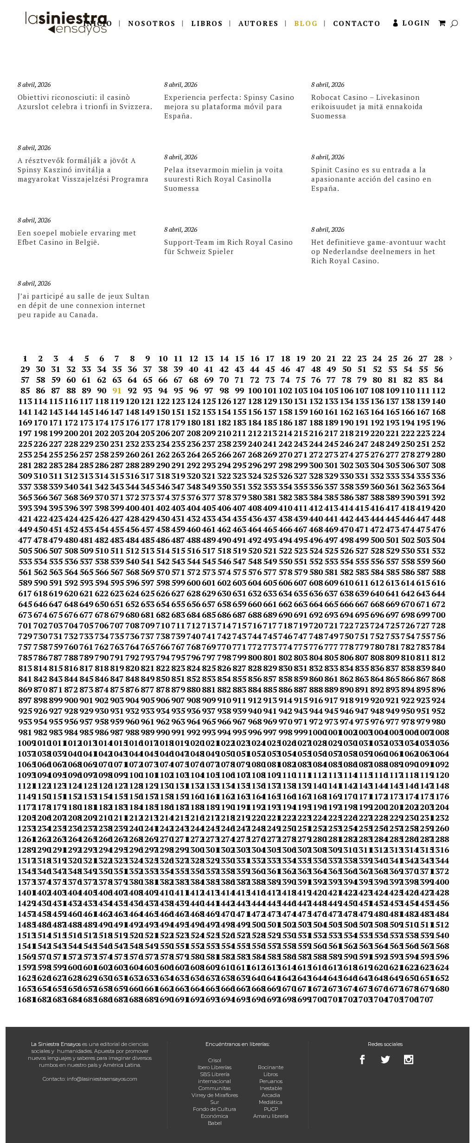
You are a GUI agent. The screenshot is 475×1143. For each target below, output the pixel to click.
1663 (178, 988)
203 (117, 433)
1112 (315, 774)
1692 (193, 999)
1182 (101, 806)
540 (132, 561)
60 (71, 379)
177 (147, 422)
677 (86, 614)
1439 (178, 903)
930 (102, 710)
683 (178, 614)
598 (163, 582)
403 (178, 507)
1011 (55, 742)
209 (209, 433)
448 (438, 518)
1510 (407, 924)
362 (408, 486)
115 (56, 400)
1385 (208, 881)
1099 (116, 774)
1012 (70, 742)
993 (209, 732)
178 (163, 422)
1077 (208, 764)
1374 (40, 881)
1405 (86, 892)
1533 (331, 935)
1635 (178, 977)
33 (86, 368)
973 (331, 721)
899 (56, 700)
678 (102, 614)
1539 (422, 935)
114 (40, 400)
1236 (70, 828)
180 (193, 422)
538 (102, 561)
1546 (101, 945)
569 (147, 571)
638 (346, 593)
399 (117, 507)
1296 (132, 849)
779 (362, 646)
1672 (315, 988)
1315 (422, 849)
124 (193, 400)
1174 (407, 796)
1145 (392, 785)
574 (224, 571)
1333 (269, 860)
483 (117, 539)
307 (423, 465)
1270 (162, 838)
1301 (208, 849)
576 (255, 571)
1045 (147, 753)
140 (438, 400)
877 (147, 689)
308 (438, 465)
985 (86, 732)
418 (408, 507)
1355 (178, 871)
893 (392, 689)
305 (392, 465)
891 (362, 689)
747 (301, 636)
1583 (239, 956)
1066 (40, 764)
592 (71, 582)
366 (40, 497)
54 (407, 368)
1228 (377, 817)
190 (346, 422)
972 (316, 721)
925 (25, 710)
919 (362, 700)
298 (285, 465)
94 (162, 390)
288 (132, 465)
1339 (361, 860)
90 (101, 390)
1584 (254, 956)
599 (178, 582)
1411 (178, 892)
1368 (377, 871)
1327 (178, 860)
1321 (86, 860)
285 (86, 465)
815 (56, 668)
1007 (422, 732)
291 (178, 465)
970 (285, 721)
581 (331, 571)
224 (438, 433)
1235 (55, 828)
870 (40, 689)
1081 (269, 764)
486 (163, 539)
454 (102, 529)
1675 (361, 988)
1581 (208, 956)
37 (147, 368)
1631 (116, 977)
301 (331, 465)
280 (438, 454)
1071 (116, 764)
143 (56, 411)
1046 (162, 753)
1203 (422, 806)
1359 (239, 871)
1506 (346, 924)
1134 (223, 785)
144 (71, 411)
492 (255, 539)
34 (101, 368)
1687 (116, 999)
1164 (254, 796)
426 (102, 518)
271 (301, 454)
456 (132, 529)
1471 (239, 913)
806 (346, 657)
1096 (70, 774)
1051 (239, 753)
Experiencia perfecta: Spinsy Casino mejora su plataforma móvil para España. (229, 106)
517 (209, 550)
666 (346, 603)
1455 (422, 903)
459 (178, 529)
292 (193, 465)
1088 (377, 764)
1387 (239, 881)
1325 (147, 860)
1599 (55, 967)
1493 (147, 924)
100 (255, 390)
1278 (285, 838)
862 (346, 678)
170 (40, 422)
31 (55, 368)
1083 (300, 764)
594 (102, 582)
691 (301, 614)
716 (255, 625)
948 (377, 710)
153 (209, 411)
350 (224, 486)
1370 (407, 871)
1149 (24, 796)
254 (40, 454)
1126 (101, 785)
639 (362, 593)
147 (117, 411)
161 (331, 411)
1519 (116, 935)
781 (392, 646)
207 (178, 433)
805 (331, 657)
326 (285, 475)
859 (301, 678)
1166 (285, 796)
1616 (315, 967)
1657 (86, 988)
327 (301, 475)
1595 (422, 956)
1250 (285, 828)
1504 (315, 924)
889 (331, 689)
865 (392, 678)
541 (147, 561)
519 (239, 550)
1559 (300, 945)
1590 (346, 956)
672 (438, 603)
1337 (331, 860)
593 (86, 582)
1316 (438, 849)
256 (71, 454)
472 (377, 529)
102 (285, 390)
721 (331, 625)
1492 (132, 924)
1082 (285, 764)
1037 (24, 753)
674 (40, 614)
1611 (239, 967)
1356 (193, 871)
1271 (178, 838)
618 (40, 593)
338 (40, 486)
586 (408, 571)
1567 (422, 945)
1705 (392, 999)
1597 (24, 967)
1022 (223, 742)
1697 (269, 999)
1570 (40, 956)
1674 (346, 988)
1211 (116, 817)
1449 (331, 903)
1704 (377, 999)
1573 (86, 956)
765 (147, 646)
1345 (24, 871)
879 (178, 689)
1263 (55, 838)
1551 (178, 945)
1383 (178, 881)
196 (438, 422)
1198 (346, 806)
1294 (101, 849)
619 (56, 593)
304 (377, 465)
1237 (86, 828)
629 (209, 593)
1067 (55, 764)
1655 (55, 988)
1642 (285, 977)
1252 (315, 828)
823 (178, 668)
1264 (70, 838)
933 (147, 710)
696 (377, 614)
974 (346, 721)
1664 (193, 988)
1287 (422, 838)
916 (316, 700)
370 (102, 497)
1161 (208, 796)
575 (239, 571)
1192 (254, 806)
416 (377, 507)
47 (300, 368)
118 (102, 400)
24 (377, 358)
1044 (132, 753)
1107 (239, 774)
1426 (407, 892)
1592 (377, 956)
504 (438, 539)
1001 (331, 732)
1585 (269, 956)
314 (102, 475)
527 (362, 550)
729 (25, 636)
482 (102, 539)
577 (270, 571)
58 (40, 379)
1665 (208, 988)
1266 (101, 838)
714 (224, 625)
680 (132, 614)
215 (301, 433)
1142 (346, 785)
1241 (147, 828)
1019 (178, 742)
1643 (300, 977)
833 (331, 668)
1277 (269, 838)
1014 (101, 742)
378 (224, 497)
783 (423, 646)
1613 (269, 967)
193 (392, 422)
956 (71, 721)
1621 (392, 967)
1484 (438, 913)
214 (285, 433)
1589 (331, 956)
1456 (438, 903)
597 (147, 582)
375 (178, 497)
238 (224, 443)
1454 (407, 903)
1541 (24, 945)
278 (408, 454)
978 (408, 721)
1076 (193, 764)
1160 (193, 796)
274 (346, 454)
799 (239, 657)
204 (132, 433)
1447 (300, 903)
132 (316, 400)
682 (163, 614)
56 (438, 368)
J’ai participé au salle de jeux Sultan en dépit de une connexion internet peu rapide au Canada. (83, 305)
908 (193, 700)
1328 (193, 860)
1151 (55, 796)
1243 (178, 828)
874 (102, 689)
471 (362, 529)
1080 (254, 764)
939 (239, 710)
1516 (70, 935)
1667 (239, 988)
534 (40, 561)
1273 (208, 838)
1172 (377, 796)
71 (239, 379)
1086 (346, 764)
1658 (101, 988)
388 (377, 497)
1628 (70, 977)
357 (331, 486)
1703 (361, 999)
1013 (86, 742)
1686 (101, 999)
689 (270, 614)
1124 (70, 785)
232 (132, 443)
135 (362, 400)
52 (377, 368)
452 (71, 529)
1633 (147, 977)
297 (270, 465)
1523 (178, 935)
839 (423, 668)
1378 (101, 881)
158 (285, 411)
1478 (346, 913)
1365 (331, 871)
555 (362, 561)
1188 (193, 806)
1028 (315, 742)
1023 (239, 742)
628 (193, 593)
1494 (162, 924)
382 (285, 497)
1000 (315, 732)
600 (193, 582)
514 (163, 550)
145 (86, 411)
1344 (438, 860)
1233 (24, 828)
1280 (315, 838)
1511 (422, 924)
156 (255, 411)
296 (255, 465)
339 (56, 486)
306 (408, 465)
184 (255, 422)
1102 (162, 774)
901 (86, 700)
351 (239, 486)
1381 (147, 881)
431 (178, 518)
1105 (208, 774)
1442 (223, 903)
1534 (346, 935)
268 (255, 454)
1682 (40, 999)
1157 (147, 796)
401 (147, 507)
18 (285, 358)
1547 (116, 945)
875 (117, 689)
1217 (208, 817)
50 (346, 368)
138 (408, 400)
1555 (239, 945)
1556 (254, 945)
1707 (422, 999)
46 (285, 368)
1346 (40, 871)
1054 (285, 753)
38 (162, 368)
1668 (254, 988)
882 (224, 689)
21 (331, 358)
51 (361, 368)
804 (316, 657)
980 (438, 721)
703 (56, 625)
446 (408, 518)
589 (25, 582)
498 (346, 539)
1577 (147, 956)
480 (71, 539)
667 (362, 603)
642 (408, 593)
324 (255, 475)
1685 (86, 999)
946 (346, 710)
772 (255, 646)
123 (178, 400)
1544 (70, 945)
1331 (239, 860)
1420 (315, 892)
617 (25, 593)
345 (147, 486)
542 (163, 561)
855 (239, 678)
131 (301, 400)
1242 (162, 828)
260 (132, 454)
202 (102, 433)
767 (178, 646)
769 (209, 646)
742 (224, 636)
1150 (40, 796)
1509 (392, 924)
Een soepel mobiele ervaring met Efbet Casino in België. (77, 237)
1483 (422, 913)
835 (362, 668)
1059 (361, 753)
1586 (285, 956)
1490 (101, 924)
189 (331, 422)
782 (408, 646)
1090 (407, 764)
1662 (162, 988)
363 (423, 486)
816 (71, 668)
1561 (331, 945)
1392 (315, 881)
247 (362, 443)
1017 (147, 742)
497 (331, 539)
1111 (300, 774)
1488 (70, 924)
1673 (331, 988)
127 (239, 400)
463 (239, 529)
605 (270, 582)
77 (331, 379)
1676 (377, 988)
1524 (193, 935)
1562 (346, 945)
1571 (55, 956)
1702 (346, 999)
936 (193, 710)
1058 (346, 753)
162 (346, 411)
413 (331, 507)
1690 (162, 999)
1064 (438, 753)
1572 (70, 956)
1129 (147, 785)
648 (71, 603)
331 (362, 475)
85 (25, 390)
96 (193, 390)
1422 (346, 892)
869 (25, 689)
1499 (239, 924)
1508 (377, 924)
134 (346, 400)
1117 (392, 774)
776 (316, 646)
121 (147, 400)
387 (362, 497)
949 (392, 710)
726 (408, 625)
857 (270, 678)
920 (377, 700)
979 (423, 721)
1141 (331, 785)
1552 (193, 945)
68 (193, 379)
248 (377, 443)
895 (423, 689)
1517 (86, 935)
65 (147, 379)
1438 (162, 903)
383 (301, 497)
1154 (101, 796)
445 (392, 518)
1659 (116, 988)
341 (86, 486)
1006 (407, 732)
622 (102, 593)
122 (163, 400)
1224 (315, 817)
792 (132, 657)
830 (285, 668)
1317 (24, 860)
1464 (132, 913)
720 (316, 625)
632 (255, 593)
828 (255, 668)
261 (147, 454)
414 (346, 507)
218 (346, 433)
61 (86, 379)
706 (102, 625)
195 (423, 422)
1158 (162, 796)
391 (423, 497)
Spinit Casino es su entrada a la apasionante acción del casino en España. (371, 179)
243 (301, 443)
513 (147, 550)
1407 (116, 892)
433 (209, 518)
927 (56, 710)
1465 (147, 913)
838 (408, 668)
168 (438, 411)
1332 (254, 860)
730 (40, 636)
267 (239, 454)
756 (438, 636)
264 (193, 454)
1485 (24, 924)
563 (56, 571)
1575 (116, 956)
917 (331, 700)
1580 (193, 956)
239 (239, 443)
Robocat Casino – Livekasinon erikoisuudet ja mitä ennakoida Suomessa (367, 106)
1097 (86, 774)
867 (423, 678)
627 (178, 593)
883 (239, 689)
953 (25, 721)
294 (224, 465)
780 (377, 646)
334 (408, 475)
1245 (208, 828)
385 (331, 497)
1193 (269, 806)
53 (392, 368)
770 (224, 646)
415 (362, 507)
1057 (331, 753)
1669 (269, 988)
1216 (193, 817)
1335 (300, 860)
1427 (422, 892)
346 (163, 486)
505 (25, 550)
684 (193, 614)
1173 (392, 796)
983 (56, 732)
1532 (315, 935)
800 (255, 657)
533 (25, 561)
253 (25, 454)
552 (316, 561)
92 (132, 390)
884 (255, 689)
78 (346, 379)
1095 (55, 774)
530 (408, 550)
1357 (208, 871)
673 (25, 614)
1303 (239, 849)
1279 (300, 838)
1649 (392, 977)
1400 (438, 881)
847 (117, 678)
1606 (162, 967)
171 (56, 422)
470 (346, 529)
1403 (55, 892)
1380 (132, 881)
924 (438, 700)
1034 (407, 742)
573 (209, 571)
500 (377, 539)
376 (193, 497)
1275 (239, 838)
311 (56, 475)
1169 (331, 796)
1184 (132, 806)
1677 (392, 988)
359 (362, 486)
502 (408, 539)
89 (86, 390)
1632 (132, 977)
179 (178, 422)
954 (40, 721)
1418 (285, 892)
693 (331, 614)
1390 (285, 881)
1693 (208, 999)
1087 (361, 764)
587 (423, 571)
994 (224, 732)
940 (255, 710)
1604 (132, 967)
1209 (86, 817)
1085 (331, 764)
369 (86, 497)
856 (255, 678)
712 (193, 625)
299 (301, 465)
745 (270, 636)
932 (132, 710)
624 (132, 593)
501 (392, 539)
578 (285, 571)
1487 (55, 924)
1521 (147, 935)
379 (239, 497)
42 (224, 368)
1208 (70, 817)
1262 (40, 838)
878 (163, 689)
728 (438, 625)
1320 (70, 860)
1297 (147, 849)
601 (209, 582)
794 (163, 657)
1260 (438, 828)
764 (132, 646)
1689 (147, 999)
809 (392, 657)
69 (208, 379)
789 (86, 657)
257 (86, 454)
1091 (422, 764)
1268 (132, 838)
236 (193, 443)
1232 (438, 817)
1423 (361, 892)
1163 (239, 796)
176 (132, 422)
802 (285, 657)
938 (224, 710)
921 (392, 700)
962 (163, 721)
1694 (223, 999)
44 (254, 368)
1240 (132, 828)
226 (40, 443)
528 (377, 550)
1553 (208, 945)
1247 (239, 828)
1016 (132, 742)
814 (40, 668)
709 (147, 625)
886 (285, 689)
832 (316, 668)
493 (270, 539)
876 (132, 689)
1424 (377, 892)
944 (316, 710)
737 (147, 636)
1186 (162, 806)
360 (377, 486)
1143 (361, 785)
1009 (24, 742)
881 (209, 689)
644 (438, 593)
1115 (361, 774)
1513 (24, 935)
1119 (422, 774)
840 (438, 668)
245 (331, 443)
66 (162, 379)
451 (56, 529)
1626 (40, 977)
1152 (70, 796)
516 (193, 550)
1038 (40, 753)
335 (423, 475)
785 (25, 657)
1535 (361, 935)
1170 (346, 796)
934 (163, 710)
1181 (86, 806)
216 (316, 433)
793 (147, 657)
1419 (300, 892)
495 (301, 539)
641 (392, 593)
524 (316, 550)
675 (56, 614)
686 (224, 614)
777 (331, 646)
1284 (377, 838)
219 (362, 433)
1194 (285, 806)
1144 (377, 785)
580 (316, 571)
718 (285, 625)
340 (71, 486)
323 (239, 475)
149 (147, 411)
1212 (132, 817)
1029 (331, 742)
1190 (223, 806)
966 (224, 721)
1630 (101, 977)
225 (25, 443)
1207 (55, 817)
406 (224, 507)
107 (362, 390)
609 (331, 582)
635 (301, 593)
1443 (239, 903)
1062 (407, 753)
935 (178, 710)
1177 (24, 806)
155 (239, 411)
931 (117, 710)
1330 (223, 860)
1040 (70, 753)
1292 (70, 849)
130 (285, 400)
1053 (269, 753)
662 (285, 603)
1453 (392, 903)
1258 (407, 828)
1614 (285, 967)
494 (285, 539)
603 (239, 582)
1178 (40, 806)
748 (316, 636)
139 (423, 400)
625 (147, 593)
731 (56, 636)
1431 (55, 903)
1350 (101, 871)
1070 (101, 764)
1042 (101, 753)
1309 (331, 849)
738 (163, 636)
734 (102, 636)
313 (86, 475)
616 (438, 582)
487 (178, 539)
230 (102, 443)
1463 (116, 913)
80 (377, 379)
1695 (239, 999)
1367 (361, 871)
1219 (239, 817)
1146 (407, 785)
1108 (254, 774)
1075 (178, 764)
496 (316, 539)
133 (331, 400)
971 (301, 721)
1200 (377, 806)
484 (132, 539)
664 (316, 603)
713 (209, 625)
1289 (24, 849)
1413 (208, 892)
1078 (223, 764)
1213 (147, 817)
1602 (101, 967)
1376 (70, 881)
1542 (40, 945)
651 (117, 603)
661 (270, 603)
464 (255, 529)
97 (208, 390)
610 (346, 582)
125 (209, 400)
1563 (361, 945)
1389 (269, 881)
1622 (407, 967)
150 (163, 411)
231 (117, 443)
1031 (361, 742)
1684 (70, 999)
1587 (300, 956)
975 (362, 721)
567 (117, 571)
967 (239, 721)
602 (224, 582)
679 (117, 614)
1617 (331, 967)
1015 (116, 742)
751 (362, 636)
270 (285, 454)
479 (56, 539)
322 (224, 475)
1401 (24, 892)
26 (407, 358)
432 (193, 518)
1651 (422, 977)
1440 (193, 903)
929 (86, 710)
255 (56, 454)
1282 (346, 838)
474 (408, 529)
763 (117, 646)
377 (209, 497)
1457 (24, 913)
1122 (40, 785)
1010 (40, 742)
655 (178, 603)
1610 (223, 967)
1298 (162, 849)
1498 (223, 924)
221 (392, 433)
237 (209, 443)
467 (301, 529)
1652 (438, 977)
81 (392, 379)
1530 (285, 935)
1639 (239, 977)
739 (178, 636)
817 (86, 668)
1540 (438, 935)
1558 (285, 945)
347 (178, 486)
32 (71, 368)
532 (438, 550)
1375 (55, 881)
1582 (223, 956)
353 (270, 486)
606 (285, 582)
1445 (269, 903)
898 (40, 700)
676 (71, 614)
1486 (40, 924)
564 (71, 571)
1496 (193, 924)
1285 (392, 838)
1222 (285, 817)
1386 (223, 881)
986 (102, 732)
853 (209, 678)
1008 (438, 732)
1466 (162, 913)
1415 (239, 892)
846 (102, 678)
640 (377, 593)
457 (147, 529)
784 (438, 646)
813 (25, 668)
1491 (116, 924)
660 (255, 603)
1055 (300, 753)
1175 (422, 796)
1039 (55, 753)
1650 (407, 977)
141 (25, 411)
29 (25, 368)
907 (178, 700)
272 (316, 454)
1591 (361, 956)
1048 (193, 753)
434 (224, 518)
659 (239, 603)
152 (193, 411)
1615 (300, 967)
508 (71, 550)
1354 (162, 871)
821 (147, 668)
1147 (422, 785)
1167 (300, 796)
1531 (300, 935)
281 (25, 465)
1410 (162, 892)
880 (193, 689)
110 (408, 390)
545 (209, 561)
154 (224, 411)
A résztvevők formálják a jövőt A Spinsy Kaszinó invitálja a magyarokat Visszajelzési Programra (83, 169)
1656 (70, 988)
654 (163, 603)
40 (193, 368)
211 (239, 433)
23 (361, 358)
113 (25, 400)
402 (163, 507)
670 (408, 603)
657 (209, 603)
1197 (331, 806)
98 (224, 390)
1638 (223, 977)
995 (239, 732)
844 (71, 678)
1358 (223, 871)
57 (25, 379)
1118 (407, 774)
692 (316, 614)
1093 (24, 774)
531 (423, 550)
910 (224, 700)
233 (147, 443)
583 (362, 571)
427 (117, 518)
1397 (392, 881)
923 (423, 700)
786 (40, 657)
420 (438, 507)
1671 (300, 988)
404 (193, 507)
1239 (116, 828)
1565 (392, 945)
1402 (40, 892)
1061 (392, 753)
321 (209, 475)
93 (147, 390)
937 (209, 710)
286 (102, 465)
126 (224, 400)
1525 (208, 935)
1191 (239, 806)
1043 (116, 753)
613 (392, 582)
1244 (193, 828)
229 (86, 443)
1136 (254, 785)
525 (331, 550)
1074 (162, 764)
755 (423, 636)
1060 (377, 753)
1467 (178, 913)
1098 (101, 774)
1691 (178, 999)
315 (117, 475)
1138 (285, 785)
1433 (86, 903)
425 (86, 518)
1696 (254, 999)
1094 (40, 774)
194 (408, 422)
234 (163, 443)
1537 (392, 935)
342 (102, 486)
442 (346, 518)
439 (301, 518)
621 (86, 593)
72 (254, 379)
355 (301, 486)
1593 (392, 956)
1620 (377, 967)
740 (193, 636)
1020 (193, 742)
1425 (392, 892)
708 (132, 625)
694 (346, 614)
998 (285, 732)
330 (346, 475)
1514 (40, 935)
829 (270, 668)
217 (331, 433)
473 (392, 529)
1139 (300, 785)
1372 (438, 871)
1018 (162, 742)
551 (301, 561)
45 (270, 368)
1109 (269, 774)
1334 (285, 860)
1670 (285, 988)
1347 (55, 871)
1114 (346, 774)
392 (438, 497)
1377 (86, 881)
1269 (147, 838)
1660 (132, 988)
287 (117, 465)
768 (193, 646)
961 (147, 721)
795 (178, 657)
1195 (300, 806)
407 (239, 507)
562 (40, 571)
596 (132, 582)
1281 (331, 838)
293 (209, 465)
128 (255, 400)
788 (71, 657)
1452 (377, 903)
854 (224, 678)
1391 (300, 881)
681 (147, 614)
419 (423, 507)
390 (408, 497)
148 (132, 411)
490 (224, 539)
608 (316, 582)
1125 (86, 785)
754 (408, 636)
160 (316, 411)
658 (224, 603)
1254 (346, 828)
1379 (116, 881)
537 (86, 561)
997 (270, 732)
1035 (422, 742)
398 (102, 507)
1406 (101, 892)
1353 (147, 871)
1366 (346, 871)
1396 (377, 881)
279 (423, 454)
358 (346, 486)
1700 (315, 999)
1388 (254, 881)
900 (71, 700)
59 (55, 379)
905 (147, 700)
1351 (116, 871)
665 (331, 603)
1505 (331, 924)
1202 (407, 806)
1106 (223, 774)
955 (56, 721)
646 (40, 603)
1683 (55, 999)
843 (56, 678)
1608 (193, 967)
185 (270, 422)
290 (163, 465)
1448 (315, 903)
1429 (24, 903)
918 (346, 700)
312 (71, 475)
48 (316, 368)
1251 (300, 828)
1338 (346, 860)
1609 (208, 967)
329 (331, 475)
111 (423, 390)
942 (285, 710)
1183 (116, 806)
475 (423, 529)
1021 (208, 742)
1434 (101, 903)
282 (40, 465)
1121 (24, 785)
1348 (70, 871)
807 (362, 657)
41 (208, 368)
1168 (315, 796)
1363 (300, 871)
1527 (239, 935)
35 (117, 368)
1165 (269, 796)
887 (301, 689)
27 (423, 358)
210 (224, 433)
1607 (178, 967)
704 (71, 625)
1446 (285, 903)
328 (316, 475)
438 (285, 518)
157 (270, 411)
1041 (86, 753)
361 (392, 486)
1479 (361, 913)
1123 (55, 785)
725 (392, 625)
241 (270, 443)
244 (316, 443)
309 (25, 475)
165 (392, 411)
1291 (55, 849)
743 (239, 636)
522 (285, 550)
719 (301, 625)
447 (423, 518)
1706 (407, 999)
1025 (269, 742)
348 (193, 486)
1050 (223, 753)
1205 (24, 817)
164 (377, 411)
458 (163, 529)
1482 (407, 913)
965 (209, 721)
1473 (269, 913)
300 (316, 465)
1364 (315, 871)
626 (163, 593)
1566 (407, 945)
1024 (254, 742)
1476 (315, 913)
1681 (24, 999)
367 (56, 497)
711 (178, 625)
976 (377, 721)
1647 (361, 977)
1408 (132, 892)
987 (117, 732)
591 (56, 582)
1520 (132, 935)
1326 (162, 860)
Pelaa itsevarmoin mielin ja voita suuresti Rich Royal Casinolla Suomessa (223, 179)
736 (132, 636)
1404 (70, 892)
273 (331, 454)
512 (132, 550)
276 (377, 454)
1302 (223, 849)
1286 (407, 838)
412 (316, 507)
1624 (438, 967)
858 (285, 678)
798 (224, 657)
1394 (346, 881)
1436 (132, 903)
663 (301, 603)
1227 (361, 817)
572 (193, 571)
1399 (422, 881)
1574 (101, 956)
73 (270, 379)
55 (423, 368)
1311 (361, 849)
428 (132, 518)
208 (193, 433)
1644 (315, 977)
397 (86, 507)
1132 (193, 785)
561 (25, 571)
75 (300, 379)
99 (239, 390)
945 (331, 710)
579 (301, 571)
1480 (377, 913)
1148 (438, 785)
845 (86, 678)
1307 (300, 849)
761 (86, 646)
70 (224, 379)
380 (255, 497)
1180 (70, 806)
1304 (254, 849)
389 (392, 497)
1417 (269, 892)
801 (270, 657)
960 (132, 721)
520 (255, 550)
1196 (315, 806)
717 (270, 625)
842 (40, 678)
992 (193, 732)
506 (40, 550)
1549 (147, 945)
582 (346, 571)
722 (346, 625)
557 (392, 561)
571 (178, 571)
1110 (285, 774)
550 (285, 561)
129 (270, 400)
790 (102, 657)
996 (255, 732)
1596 (438, 956)
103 (301, 390)
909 (209, 700)
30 (40, 368)
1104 (193, 774)
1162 (223, 796)
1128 (132, 785)
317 (147, 475)
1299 (178, 849)
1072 (132, 764)
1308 (315, 849)
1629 (86, 977)
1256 (377, 828)
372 (132, 497)
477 (25, 539)
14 (224, 358)
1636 (193, 977)
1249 (269, 828)
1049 (208, 753)
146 (102, 411)
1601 (86, 967)
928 (71, 710)
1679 (422, 988)
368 (71, 497)
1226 (346, 817)
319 (178, 475)
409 (270, 507)
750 (346, 636)
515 (178, 550)
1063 (422, 753)
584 (377, 571)
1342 (407, 860)
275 (362, 454)
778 (346, 646)
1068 (70, 764)
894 (408, 689)
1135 (239, 785)
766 (163, 646)
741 (209, 636)
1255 (361, 828)
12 (193, 358)
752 (377, 636)
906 (163, 700)
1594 (407, 956)
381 (270, 497)
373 (147, 497)
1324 (132, 860)
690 (285, 614)
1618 (346, 967)
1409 (147, 892)
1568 (438, 945)
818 (102, 668)
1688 (132, 999)
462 (224, 529)
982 (40, 732)
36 (132, 368)
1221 (269, 817)
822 (163, 668)
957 (86, 721)
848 (132, 678)
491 (239, 539)
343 (117, 486)
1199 (361, 806)
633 (270, 593)
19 (300, 358)
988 (132, 732)
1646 (346, 977)
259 (117, 454)
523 (301, 550)
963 (178, 721)
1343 (422, 860)
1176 (438, 796)
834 (346, 668)
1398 (407, 881)
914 (285, 700)
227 (56, 443)
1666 (223, 988)
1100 (132, 774)
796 (193, 657)
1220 (254, 817)
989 (147, 732)
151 (178, 411)
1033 (392, 742)
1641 (269, 977)
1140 (315, 785)
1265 (86, 838)
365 (25, 497)
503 (423, 539)
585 (392, 571)
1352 (132, 871)
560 (438, 561)
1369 (392, 871)
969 (270, 721)
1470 (223, 913)
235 (178, 443)
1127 (116, 785)
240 (255, 443)
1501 (269, 924)
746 (285, 636)
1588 (315, 956)
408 (255, 507)
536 (71, 561)
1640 (254, 977)
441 (331, 518)
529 (392, 550)
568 (132, 571)
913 (270, 700)
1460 (70, 913)
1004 (377, 732)
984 (71, 732)
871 (56, 689)
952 (438, 710)
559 (423, 561)
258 (102, 454)
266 (224, 454)
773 (270, 646)
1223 (300, 817)
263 (178, 454)
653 (147, 603)
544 (193, 561)
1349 (86, 871)
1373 (24, 881)
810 (408, 657)
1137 (269, 785)
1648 (377, 977)
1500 (254, 924)
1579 (178, 956)
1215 (178, 817)
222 (408, 433)
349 (209, 486)
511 (117, 550)
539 (117, 561)
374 (163, 497)
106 (346, 390)
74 (285, 379)
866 (408, 678)
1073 (147, 764)
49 (331, 368)
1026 (285, 742)
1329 (208, 860)
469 (331, 529)
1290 (40, 849)
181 (209, 422)
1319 (55, 860)
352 (255, 486)
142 (40, 411)
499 (362, 539)
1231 (422, 817)
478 (40, 539)
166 (408, 411)
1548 (132, 945)
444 (377, 518)
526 (346, 550)
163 (362, 411)
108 (377, 390)
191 (362, 422)
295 (239, 465)
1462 (101, 913)
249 (392, 443)
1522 (162, 935)
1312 (377, 849)
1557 (269, 945)
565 (86, 571)
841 (25, 678)
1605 (147, 967)
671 (423, 603)
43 (239, 368)
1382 (162, 881)
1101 (147, 774)
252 (438, 443)
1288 (438, 838)
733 (86, 636)
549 (270, 561)
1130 (162, 785)
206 (163, 433)
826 (224, 668)
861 (331, 678)
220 (377, 433)
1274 (223, 838)
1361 (269, 871)
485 (147, 539)
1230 (407, 817)
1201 (392, 806)
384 (316, 497)
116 (71, 400)
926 (40, 710)
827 (239, 668)
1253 (331, 828)
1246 (223, 828)
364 (438, 486)
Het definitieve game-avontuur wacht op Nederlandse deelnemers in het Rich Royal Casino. (378, 251)
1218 (223, 817)
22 (346, 358)
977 (392, 721)
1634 (162, 977)
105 (331, 390)
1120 (438, 774)
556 (377, 561)
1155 (116, 796)
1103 (178, 774)
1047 (178, 753)
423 (56, 518)
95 (178, 390)
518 (224, 550)
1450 (346, 903)
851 (178, 678)
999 (301, 732)
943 (301, 710)
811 (423, 657)
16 (254, 358)
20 (316, 358)
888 (316, 689)
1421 (331, 892)
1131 (178, 785)
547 (239, 561)
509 (86, 550)
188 (316, 422)
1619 (361, 967)
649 (86, 603)
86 (40, 390)
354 (285, 486)
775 (301, 646)
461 (209, 529)
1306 (285, 849)
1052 (254, 753)
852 (193, 678)
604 (255, 582)
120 (132, 400)
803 (301, 657)
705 (86, 625)
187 (301, 422)
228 (71, 443)
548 (255, 561)
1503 (300, 924)
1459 (55, 913)
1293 (86, 849)
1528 (254, 935)
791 (117, 657)
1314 (407, 849)
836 (377, 668)
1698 (285, 999)
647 (56, 603)
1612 (254, 967)
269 (270, 454)
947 (362, 710)
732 (71, 636)
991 (178, 732)
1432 (70, 903)
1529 (269, 935)
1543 (55, 945)
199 (56, 433)
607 (301, 582)
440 (316, 518)
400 (132, 507)
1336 (315, 860)
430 (163, 518)
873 (86, 689)
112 (438, 390)
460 (193, 529)
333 (392, 475)
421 (25, 518)
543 (178, 561)
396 (71, 507)
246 (346, 443)
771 (239, 646)
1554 (223, 945)
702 (40, 625)
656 (193, 603)
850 (163, 678)
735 (117, 636)
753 (392, 636)
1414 (223, 892)
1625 (24, 977)
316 (132, 475)
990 (163, 732)
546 (224, 561)
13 (208, 358)
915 (301, 700)
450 (40, 529)
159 (301, 411)
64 (132, 379)
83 (423, 379)
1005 (392, 732)
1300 (193, 849)
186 (285, 422)
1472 (254, 913)
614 (408, 582)
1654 (40, 988)
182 (224, 422)
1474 (285, 913)
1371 (422, 871)
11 (178, 358)
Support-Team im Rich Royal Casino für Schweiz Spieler (228, 246)
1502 (285, 924)
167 (423, 411)
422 (40, 518)
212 (255, 433)
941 (270, 710)
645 (25, 603)
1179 (55, 806)
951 (423, 710)
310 (40, 475)
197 (25, 433)
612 (377, 582)
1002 (346, 732)
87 (55, 390)
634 (285, 593)
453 (86, 529)
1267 (116, 838)
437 (270, 518)
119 (117, 400)
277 (392, 454)
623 (117, 593)
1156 (132, 796)
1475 (300, 913)
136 (377, 400)
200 (71, 433)
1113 (331, 774)
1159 (178, 796)
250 (408, 443)
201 (86, 433)
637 (331, 593)
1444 (254, 903)
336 (438, 475)
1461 (86, 913)
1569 (24, 956)
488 (193, 539)
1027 (300, 742)
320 (193, 475)
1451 (361, 903)
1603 (116, 967)
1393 (331, 881)
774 (285, 646)
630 (224, 593)
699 (423, 614)
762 (102, 646)
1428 (438, 892)
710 (163, 625)
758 (40, 646)
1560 (315, 945)
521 (270, 550)
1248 (254, 828)
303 (362, 465)
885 (270, 689)
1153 (86, 796)
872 (71, 689)
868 (438, 678)
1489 (86, 924)
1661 (147, 988)
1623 (422, 967)
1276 (254, 838)
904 (132, 700)
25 (392, 358)
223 (423, 433)
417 (392, 507)
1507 (361, 924)
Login (416, 22)
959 (117, 721)
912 (255, 700)
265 (209, 454)
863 (362, 678)
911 (239, 700)
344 (132, 486)
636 (316, 593)
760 (71, 646)
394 (40, 507)
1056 (315, 753)
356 (316, 486)
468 (316, 529)
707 (117, 625)
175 (117, 422)
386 (346, 497)
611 (362, 582)
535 (56, 561)
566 (102, 571)
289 (147, 465)
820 (132, 668)
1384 (193, 881)
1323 (116, 860)
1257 (392, 828)
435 (239, 518)
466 (285, 529)
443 (362, 518)
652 (132, 603)
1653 (24, 988)
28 (438, 358)
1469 (208, 913)
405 (209, 507)
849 (147, 678)
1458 (40, 913)
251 (423, 443)
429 (147, 518)
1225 (331, 817)
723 (362, 625)
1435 (116, 903)
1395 (361, 881)
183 (239, 422)
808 (377, 657)
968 (255, 721)
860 (316, 678)
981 (25, 732)
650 (102, 603)
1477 (331, 913)
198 (40, 433)
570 (163, 571)
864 (377, 678)
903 (117, 700)
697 (392, 614)
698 (408, 614)
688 (255, 614)
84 (438, 379)
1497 (208, 924)
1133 (208, 785)
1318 (40, 860)
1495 (178, 924)
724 (377, 625)
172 (71, 422)
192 (377, 422)
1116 (377, 774)
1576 (132, 956)
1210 (101, 817)
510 (102, 550)
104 (316, 390)
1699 (300, 999)
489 (209, 539)
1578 (162, 956)
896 (438, 689)
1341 (392, 860)
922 (408, 700)
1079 (239, 764)
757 (25, 646)
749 (331, 636)
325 (270, 475)
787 (56, 657)
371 (117, 497)
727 (423, 625)
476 (438, 529)
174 (102, 422)
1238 (101, 828)
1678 (407, 988)
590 (40, 582)
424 (71, 518)
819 (117, 668)
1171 (361, 796)
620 (71, 593)
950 (408, 710)
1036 (438, 742)
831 (301, 668)
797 (209, 657)
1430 (40, 903)
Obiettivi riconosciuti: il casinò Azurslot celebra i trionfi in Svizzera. (85, 101)
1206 (40, 817)
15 (239, 358)
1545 (86, 945)
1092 (438, 764)
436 (255, 518)
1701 (331, 999)
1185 (147, 806)
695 (362, 614)
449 (25, 529)
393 (25, 507)
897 (25, 700)
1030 (346, 742)
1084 (315, 764)
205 (147, 433)
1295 (116, 849)
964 (193, 721)
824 (193, 668)
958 (102, 721)
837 (392, 668)
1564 (377, 945)
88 (71, 390)
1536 (377, 935)
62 (101, 379)
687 (239, 614)
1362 (285, 871)
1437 (147, 903)
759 (56, 646)
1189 (208, 806)
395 (56, 507)
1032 (377, 742)
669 (392, 603)
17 (270, 358)
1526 (223, 935)
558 (408, 561)
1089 (392, 764)
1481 (392, 913)
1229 (392, 817)
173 (86, 422)
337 (25, 486)
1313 (392, 849)
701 (25, 625)
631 (239, 593)
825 (209, 668)
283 (56, 465)
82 (407, 379)
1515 (55, 935)
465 (270, 529)
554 (346, 561)
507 (56, 550)
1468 (193, 913)
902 (102, 700)
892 (377, 689)
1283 (361, 838)
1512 (438, 924)
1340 (377, 860)
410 (285, 507)
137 (392, 400)
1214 (162, 817)
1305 (269, 849)
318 (163, 475)
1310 (346, 849)
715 (239, 625)
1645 (331, 977)
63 (117, 379)
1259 (422, 828)
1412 (193, 892)
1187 (178, 806)
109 (392, 390)
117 (86, 400)
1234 (40, 828)
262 (163, 454)
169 (25, 422)
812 (438, 657)
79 (361, 379)
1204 (438, 806)
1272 (193, 838)
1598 (40, 967)
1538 (407, 935)
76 (316, 379)
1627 (55, 977)
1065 (24, 764)
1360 (254, 871)
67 (178, 379)
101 (270, 390)
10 (162, 358)
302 (346, 465)
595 (117, 582)
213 (270, 433)
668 (377, 603)
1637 (208, 977)
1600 (70, 967)
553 (331, 561)
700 (438, 614)
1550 (162, 945)
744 (255, 636)
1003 (361, 732)
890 (346, 689)
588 (438, 571)
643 (423, 593)
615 (423, 582)
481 (86, 539)
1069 (86, 764)
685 (209, 614)
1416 (254, 892)
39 (178, 368)
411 (301, 507)
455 (117, 529)
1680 (438, 988)
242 (285, 443)
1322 (101, 860)
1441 (208, 903)
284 (71, 465)
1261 (24, 838)
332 (377, 475)
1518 (101, 935)
